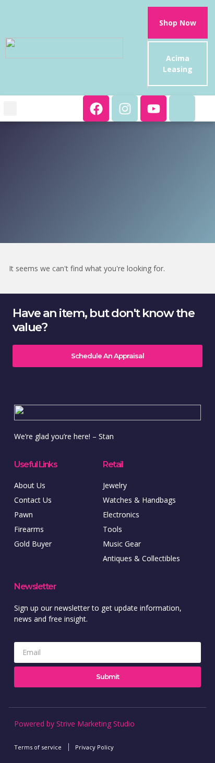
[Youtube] (153, 108)
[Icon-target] (182, 108)
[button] (10, 108)
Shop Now (177, 23)
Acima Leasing (178, 63)
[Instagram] (125, 108)
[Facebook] (96, 108)
